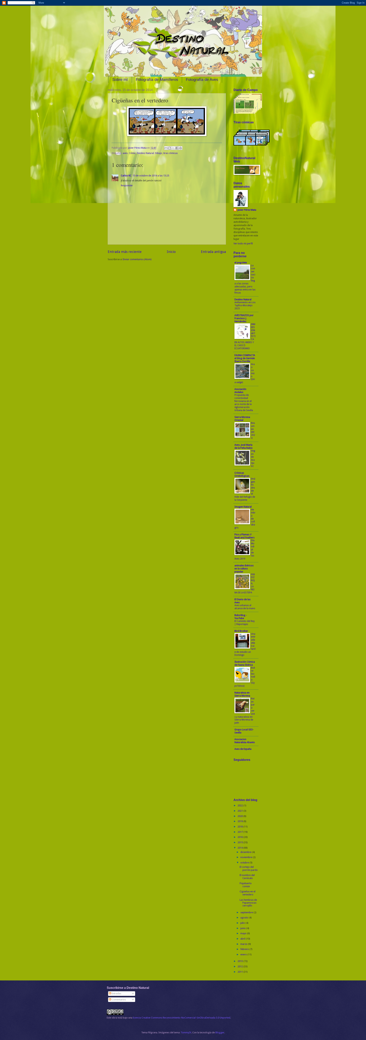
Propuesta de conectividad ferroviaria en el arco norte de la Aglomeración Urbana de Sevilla (243, 403)
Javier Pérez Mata (246, 209)
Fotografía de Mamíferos (157, 79)
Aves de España (242, 749)
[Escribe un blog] (170, 148)
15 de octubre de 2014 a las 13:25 (150, 175)
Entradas (116, 993)
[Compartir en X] (173, 148)
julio (243, 922)
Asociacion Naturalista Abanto (244, 741)
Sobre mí (120, 79)
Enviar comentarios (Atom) (137, 259)
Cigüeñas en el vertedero (247, 893)
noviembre (246, 857)
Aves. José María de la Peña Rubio (243, 446)
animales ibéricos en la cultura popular (244, 568)
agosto (244, 917)
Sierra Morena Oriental (242, 419)
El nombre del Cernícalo (247, 876)
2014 (240, 847)
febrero (245, 949)
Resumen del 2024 (253, 431)
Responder (127, 185)
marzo (244, 944)
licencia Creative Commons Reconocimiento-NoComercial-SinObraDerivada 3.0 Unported (181, 1017)
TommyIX (186, 1032)
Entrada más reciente (125, 252)
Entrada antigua (213, 252)
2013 (240, 961)
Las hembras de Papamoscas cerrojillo (248, 902)
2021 (240, 810)
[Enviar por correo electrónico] (166, 148)
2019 (240, 821)
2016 (240, 837)
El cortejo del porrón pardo (249, 868)
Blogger (219, 1032)
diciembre (246, 852)
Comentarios (118, 999)
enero (243, 954)
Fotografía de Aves (202, 79)
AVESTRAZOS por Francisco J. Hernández (244, 318)
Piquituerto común (246, 885)
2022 (240, 805)
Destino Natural (145, 153)
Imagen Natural (243, 506)
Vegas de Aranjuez (253, 458)
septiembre (247, 912)
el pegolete (240, 262)
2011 (240, 971)
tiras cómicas (170, 153)
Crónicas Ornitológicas (241, 474)
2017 (240, 831)
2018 (240, 826)
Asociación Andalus (240, 391)
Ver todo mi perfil (243, 243)
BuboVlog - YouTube (240, 617)
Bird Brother (241, 631)
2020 (240, 816)
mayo (243, 933)
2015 (240, 842)
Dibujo (158, 153)
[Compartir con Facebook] (177, 148)
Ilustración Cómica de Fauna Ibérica (244, 663)
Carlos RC (126, 175)
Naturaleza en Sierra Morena (242, 694)
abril (243, 938)
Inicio (171, 252)
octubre (245, 862)
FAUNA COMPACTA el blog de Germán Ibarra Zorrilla (244, 358)
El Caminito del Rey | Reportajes (244, 623)
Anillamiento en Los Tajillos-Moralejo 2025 (244, 305)
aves (125, 153)
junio (243, 928)
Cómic (132, 153)
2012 (240, 966)
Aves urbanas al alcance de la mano (244, 607)
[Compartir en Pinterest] (180, 148)
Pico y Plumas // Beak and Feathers (244, 536)
